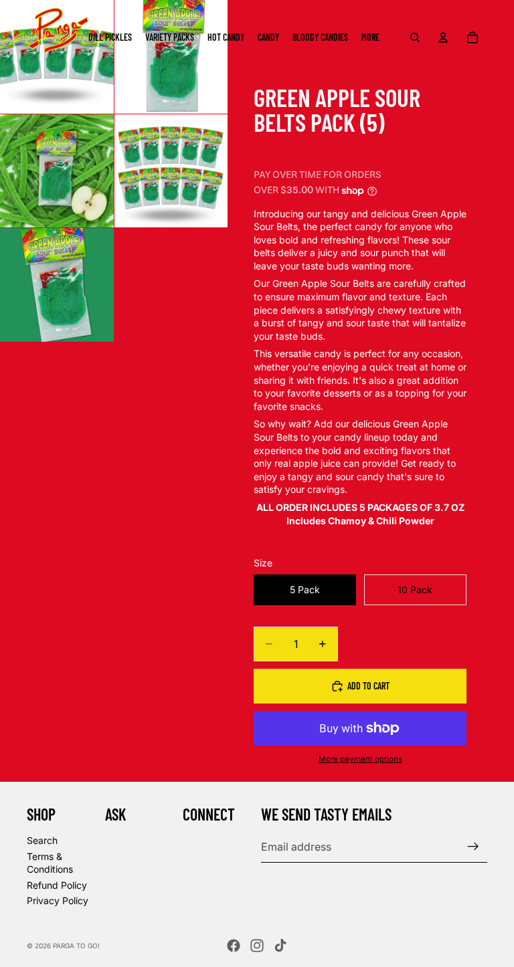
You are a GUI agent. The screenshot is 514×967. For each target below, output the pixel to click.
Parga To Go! (76, 946)
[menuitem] (370, 37)
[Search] (415, 37)
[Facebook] (234, 946)
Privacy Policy (57, 900)
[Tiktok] (280, 946)
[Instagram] (257, 946)
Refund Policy (57, 885)
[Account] (443, 37)
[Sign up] (473, 847)
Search (42, 840)
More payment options (360, 759)
